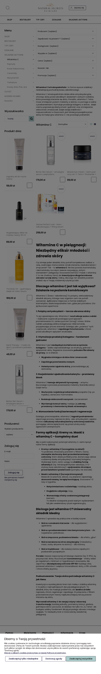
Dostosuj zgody (54, 658)
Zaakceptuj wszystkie (80, 658)
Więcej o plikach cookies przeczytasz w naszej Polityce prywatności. (35, 653)
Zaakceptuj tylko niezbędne (23, 658)
